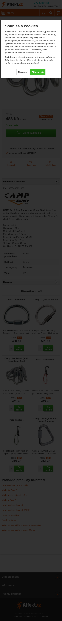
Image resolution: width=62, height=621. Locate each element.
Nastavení (22, 72)
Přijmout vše (38, 72)
